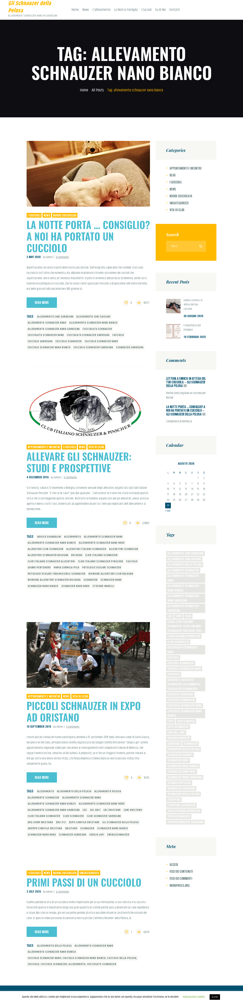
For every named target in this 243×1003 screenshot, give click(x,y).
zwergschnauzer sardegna (185, 822)
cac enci (95, 810)
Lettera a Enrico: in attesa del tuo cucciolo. (193, 304)
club (188, 616)
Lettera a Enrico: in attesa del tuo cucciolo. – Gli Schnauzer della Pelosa (186, 382)
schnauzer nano (111, 580)
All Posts (98, 90)
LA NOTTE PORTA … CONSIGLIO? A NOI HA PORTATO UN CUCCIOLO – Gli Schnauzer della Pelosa (185, 410)
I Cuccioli (34, 215)
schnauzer (91, 580)
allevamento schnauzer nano (47, 323)
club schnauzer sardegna (104, 816)
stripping (173, 799)
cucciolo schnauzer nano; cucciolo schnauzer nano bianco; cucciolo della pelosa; (82, 958)
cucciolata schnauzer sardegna (88, 335)
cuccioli (173, 657)
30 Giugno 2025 (193, 316)
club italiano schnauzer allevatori (51, 561)
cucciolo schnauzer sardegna (93, 347)
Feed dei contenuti (181, 871)
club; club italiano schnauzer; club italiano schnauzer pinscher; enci (184, 626)
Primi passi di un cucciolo (84, 882)
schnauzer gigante (180, 755)
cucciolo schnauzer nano (101, 341)
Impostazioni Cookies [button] (194, 997)
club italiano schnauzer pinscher (100, 561)
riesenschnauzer (178, 738)
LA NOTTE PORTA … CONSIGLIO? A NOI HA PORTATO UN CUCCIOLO (88, 236)
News (47, 215)
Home (84, 90)
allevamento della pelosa (74, 791)
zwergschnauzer (118, 835)
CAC (85, 810)
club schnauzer (73, 816)
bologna (76, 555)
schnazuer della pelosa (183, 794)
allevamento (72, 537)
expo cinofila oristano (84, 822)
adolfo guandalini (49, 537)
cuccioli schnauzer (180, 663)
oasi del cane (176, 732)
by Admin (48, 257)
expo (170, 721)
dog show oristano (40, 822)
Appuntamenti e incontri (44, 447)
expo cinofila (186, 721)
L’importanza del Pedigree (192, 327)
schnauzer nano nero (75, 586)
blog (173, 175)
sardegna (173, 743)
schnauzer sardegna (130, 347)
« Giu (167, 510)
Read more (42, 302)
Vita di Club (96, 447)
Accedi (174, 864)
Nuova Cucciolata (65, 215)
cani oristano (133, 810)
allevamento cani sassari (93, 317)
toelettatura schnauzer (183, 811)
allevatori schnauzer (123, 549)
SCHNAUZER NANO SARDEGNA (184, 777)
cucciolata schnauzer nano (46, 335)
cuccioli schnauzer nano (184, 668)
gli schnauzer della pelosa (120, 822)
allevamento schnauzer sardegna (183, 608)
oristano (71, 828)
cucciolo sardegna (40, 341)
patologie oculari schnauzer (101, 567)
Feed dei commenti (181, 878)
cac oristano (112, 810)
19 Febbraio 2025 (195, 337)
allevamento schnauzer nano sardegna (54, 329)
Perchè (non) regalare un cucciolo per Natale (186, 395)
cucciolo (118, 335)
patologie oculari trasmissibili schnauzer (57, 574)
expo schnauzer (178, 726)
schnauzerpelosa (179, 782)
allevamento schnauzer (43, 798)
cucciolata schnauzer (97, 329)
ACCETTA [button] (215, 997)
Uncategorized (89, 873)
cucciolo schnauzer (68, 341)
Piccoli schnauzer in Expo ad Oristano (84, 711)
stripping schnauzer (181, 805)
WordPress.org (180, 885)
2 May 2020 (34, 257)
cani (178, 616)
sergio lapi (96, 835)
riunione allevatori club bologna (110, 574)
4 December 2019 (38, 477)
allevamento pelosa (107, 791)
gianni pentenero (39, 567)
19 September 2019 (39, 726)
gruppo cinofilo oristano (45, 828)
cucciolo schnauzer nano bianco (49, 347)
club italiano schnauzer (101, 555)
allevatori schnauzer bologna (48, 555)
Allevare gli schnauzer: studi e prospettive (79, 462)
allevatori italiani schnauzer (86, 549)
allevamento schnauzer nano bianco (93, 323)
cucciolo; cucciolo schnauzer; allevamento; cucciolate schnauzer (72, 964)
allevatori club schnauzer (46, 549)
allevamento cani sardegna (55, 317)
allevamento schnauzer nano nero (102, 543)
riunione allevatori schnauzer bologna (54, 580)
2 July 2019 (34, 891)
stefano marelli (103, 586)
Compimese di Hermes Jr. (179, 421)
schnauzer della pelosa (183, 749)
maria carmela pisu (66, 567)
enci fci (61, 822)
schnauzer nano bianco (43, 586)
